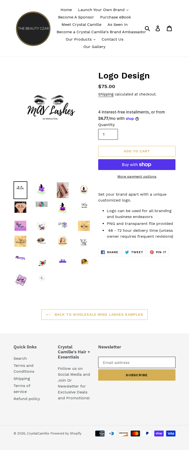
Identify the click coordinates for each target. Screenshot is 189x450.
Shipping (105, 94)
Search (20, 358)
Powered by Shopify (65, 433)
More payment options (136, 176)
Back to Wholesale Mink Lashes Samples (98, 314)
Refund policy (27, 398)
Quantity (106, 124)
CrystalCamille (38, 433)
